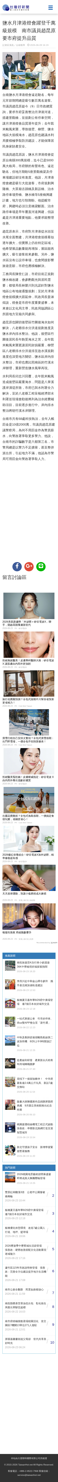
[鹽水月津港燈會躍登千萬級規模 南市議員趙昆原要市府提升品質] (17, 566)
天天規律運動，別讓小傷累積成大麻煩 (24, 893)
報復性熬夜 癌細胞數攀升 (16, 932)
